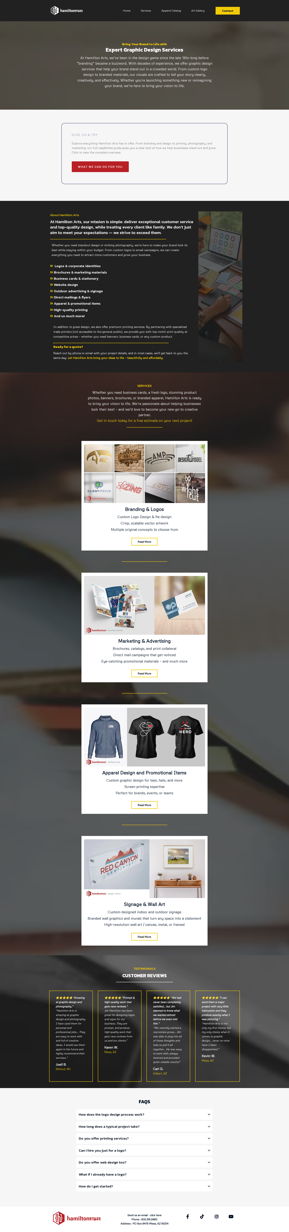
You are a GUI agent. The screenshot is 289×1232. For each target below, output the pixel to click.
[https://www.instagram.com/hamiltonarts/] (217, 1216)
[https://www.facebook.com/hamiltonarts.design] (188, 1216)
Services (146, 10)
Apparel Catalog (171, 10)
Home (126, 10)
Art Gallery (198, 10)
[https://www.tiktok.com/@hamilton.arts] (203, 1216)
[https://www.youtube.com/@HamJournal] (232, 1216)
